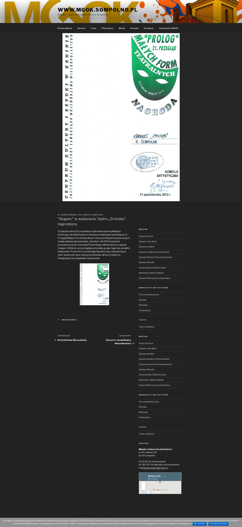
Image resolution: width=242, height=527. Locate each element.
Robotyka (143, 305)
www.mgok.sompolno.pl (98, 10)
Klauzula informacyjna (218, 524)
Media (122, 28)
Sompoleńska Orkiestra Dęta (152, 267)
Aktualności (69, 320)
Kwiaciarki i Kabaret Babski (151, 273)
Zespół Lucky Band (147, 241)
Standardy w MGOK (168, 28)
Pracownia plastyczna (149, 294)
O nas (93, 28)
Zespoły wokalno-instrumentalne (154, 252)
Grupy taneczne (146, 236)
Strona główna (64, 28)
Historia (81, 28)
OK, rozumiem (199, 524)
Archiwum (149, 28)
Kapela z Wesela (146, 262)
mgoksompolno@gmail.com (155, 468)
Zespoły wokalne (146, 246)
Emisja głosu (145, 310)
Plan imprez (107, 28)
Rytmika (142, 300)
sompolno (97, 215)
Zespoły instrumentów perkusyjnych (155, 257)
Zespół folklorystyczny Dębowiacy (154, 278)
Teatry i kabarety (146, 327)
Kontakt (134, 28)
